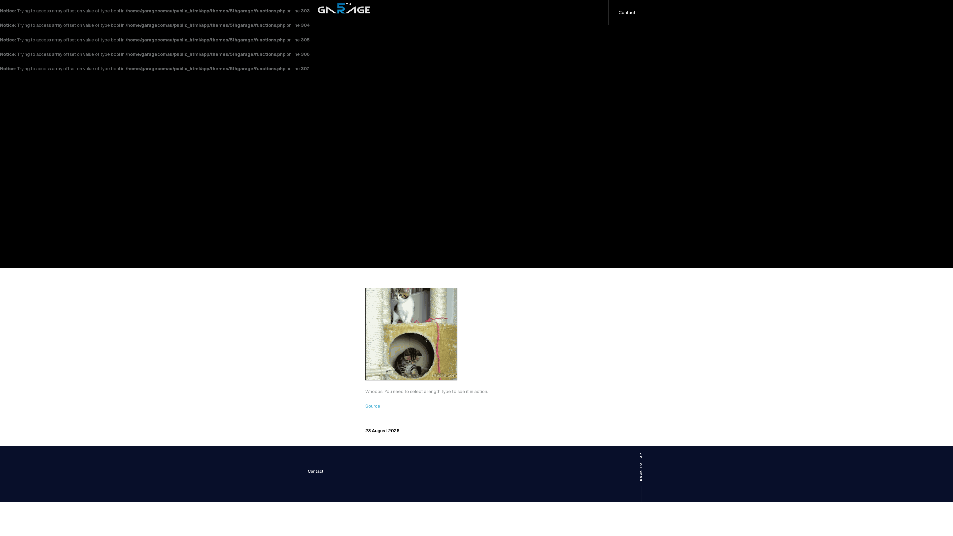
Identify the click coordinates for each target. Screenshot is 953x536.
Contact (316, 471)
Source (372, 406)
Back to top (640, 467)
